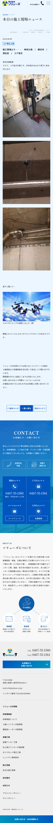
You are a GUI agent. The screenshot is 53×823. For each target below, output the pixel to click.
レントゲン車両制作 (11, 757)
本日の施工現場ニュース (41, 30)
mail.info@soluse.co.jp (12, 688)
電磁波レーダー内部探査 (13, 729)
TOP (30, 30)
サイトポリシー (9, 798)
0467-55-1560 (15, 493)
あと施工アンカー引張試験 (13, 747)
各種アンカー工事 (10, 742)
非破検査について (10, 719)
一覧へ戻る (26, 408)
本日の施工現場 (9, 770)
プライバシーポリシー (12, 793)
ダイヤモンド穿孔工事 (12, 752)
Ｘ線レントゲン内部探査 (13, 724)
